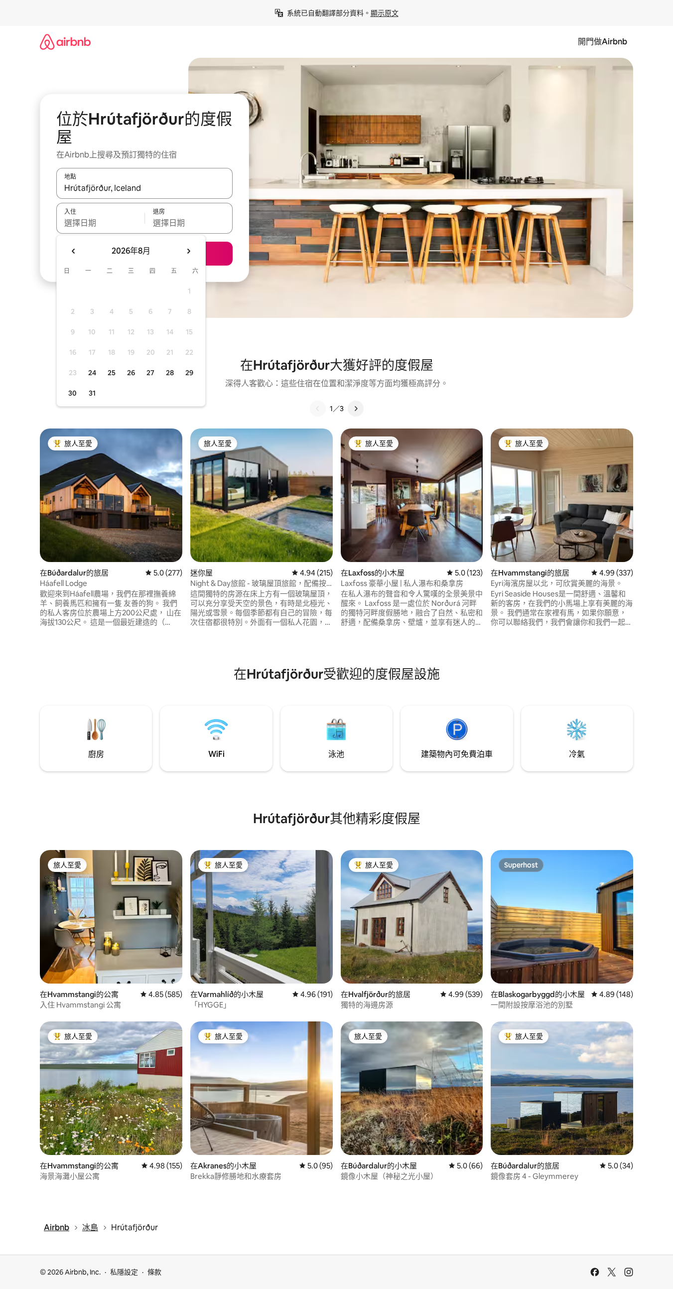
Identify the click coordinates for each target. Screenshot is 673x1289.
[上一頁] (318, 409)
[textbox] (100, 223)
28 (170, 372)
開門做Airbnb (602, 41)
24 (92, 372)
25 (112, 372)
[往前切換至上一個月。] (74, 251)
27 (150, 372)
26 (131, 372)
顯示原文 (385, 12)
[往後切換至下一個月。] (188, 251)
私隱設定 (124, 1272)
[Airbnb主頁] (65, 41)
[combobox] (144, 188)
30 (72, 393)
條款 (154, 1272)
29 (189, 372)
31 (92, 393)
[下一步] (356, 409)
